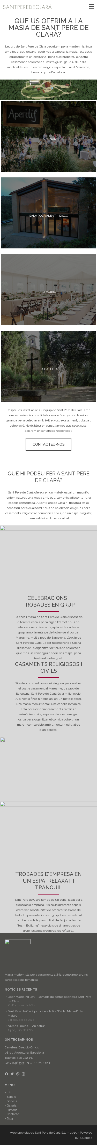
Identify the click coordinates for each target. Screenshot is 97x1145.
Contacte (13, 1114)
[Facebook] (6, 1074)
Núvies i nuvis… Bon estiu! (26, 1026)
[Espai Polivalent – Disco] (48, 212)
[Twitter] (12, 1074)
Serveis (12, 1101)
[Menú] (91, 6)
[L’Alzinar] (48, 136)
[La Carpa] (48, 289)
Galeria (12, 1105)
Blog (10, 1118)
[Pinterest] (18, 1074)
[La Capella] (48, 366)
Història (12, 1110)
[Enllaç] (27, 6)
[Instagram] (23, 1074)
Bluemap (85, 1138)
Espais (11, 1097)
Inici (9, 1092)
